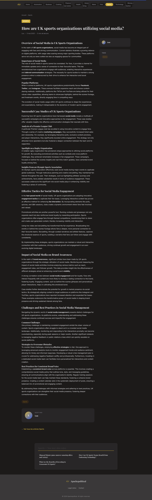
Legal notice (72, 488)
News (94, 4)
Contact (81, 488)
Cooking (58, 4)
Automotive (38, 4)
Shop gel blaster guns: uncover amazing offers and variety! (55, 456)
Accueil (24, 15)
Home (28, 4)
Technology (119, 4)
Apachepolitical (78, 481)
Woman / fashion (129, 4)
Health (78, 4)
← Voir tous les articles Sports (33, 429)
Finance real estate (67, 4)
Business (49, 4)
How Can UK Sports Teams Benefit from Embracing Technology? (93, 456)
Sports (109, 4)
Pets (101, 4)
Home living (86, 4)
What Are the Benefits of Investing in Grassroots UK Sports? (52, 463)
